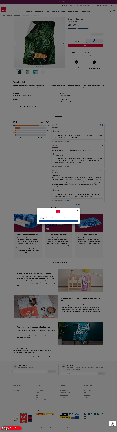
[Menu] (115, 421)
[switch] (112, 425)
